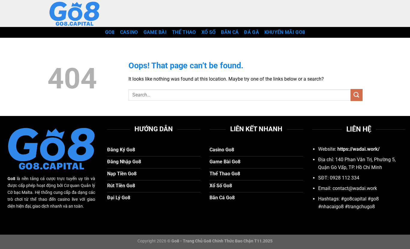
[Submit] (357, 95)
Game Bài (155, 32)
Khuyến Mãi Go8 (284, 32)
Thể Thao (184, 32)
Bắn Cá (230, 32)
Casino (129, 32)
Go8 (110, 32)
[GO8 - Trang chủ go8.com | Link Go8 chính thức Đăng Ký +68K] (77, 13)
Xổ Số (208, 32)
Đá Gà (251, 32)
